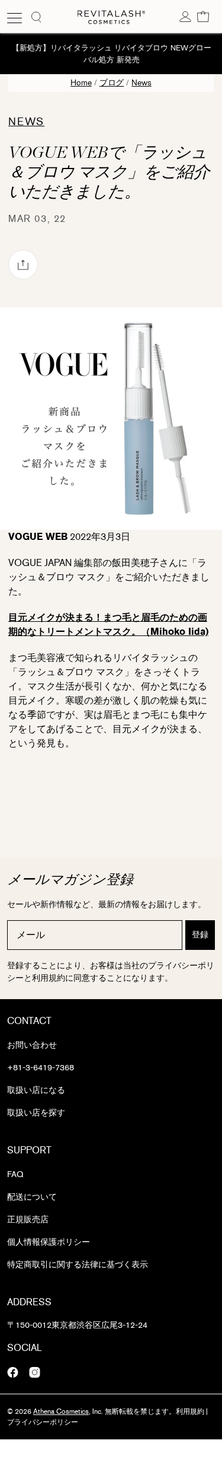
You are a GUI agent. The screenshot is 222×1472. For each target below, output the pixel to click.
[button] (203, 16)
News (141, 83)
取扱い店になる (36, 1090)
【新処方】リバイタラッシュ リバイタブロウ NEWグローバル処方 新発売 (111, 53)
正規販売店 (28, 1220)
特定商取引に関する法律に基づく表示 (77, 1265)
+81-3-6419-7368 (40, 1068)
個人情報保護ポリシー (48, 1242)
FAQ (15, 1174)
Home (81, 83)
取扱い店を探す (36, 1113)
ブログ (111, 83)
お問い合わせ (32, 1045)
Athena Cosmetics (61, 1411)
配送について (32, 1197)
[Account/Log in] (185, 16)
